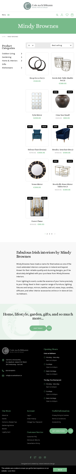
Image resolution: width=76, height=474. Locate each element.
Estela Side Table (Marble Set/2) (62, 79)
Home (4, 36)
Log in (29, 415)
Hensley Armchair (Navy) (62, 150)
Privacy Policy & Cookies (60, 415)
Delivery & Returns (33, 440)
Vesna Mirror (37, 184)
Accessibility (56, 422)
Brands (4, 429)
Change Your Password (34, 422)
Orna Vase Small (63, 115)
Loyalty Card (6, 432)
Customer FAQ (32, 437)
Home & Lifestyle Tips (9, 422)
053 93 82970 (10, 370)
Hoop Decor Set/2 (37, 78)
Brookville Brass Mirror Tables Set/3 (63, 185)
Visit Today (38, 328)
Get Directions (58, 431)
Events (4, 419)
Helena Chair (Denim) (37, 150)
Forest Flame (37, 221)
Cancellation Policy (33, 443)
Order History (31, 419)
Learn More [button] (11, 471)
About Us (5, 415)
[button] (20, 15)
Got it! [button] (60, 470)
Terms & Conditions (59, 419)
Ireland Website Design (47, 464)
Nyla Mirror (37, 115)
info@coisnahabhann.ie (14, 375)
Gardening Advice (8, 425)
